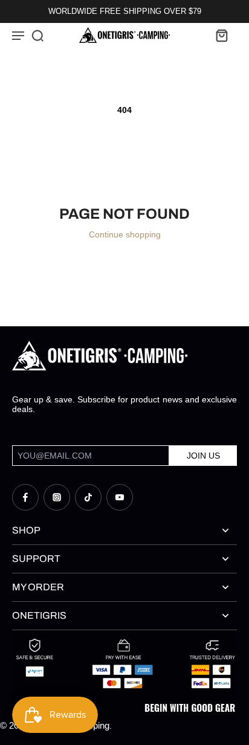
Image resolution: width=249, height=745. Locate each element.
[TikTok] (88, 497)
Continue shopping (125, 234)
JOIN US (203, 455)
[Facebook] (25, 497)
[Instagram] (57, 497)
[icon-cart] (221, 35)
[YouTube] (119, 497)
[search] (37, 35)
